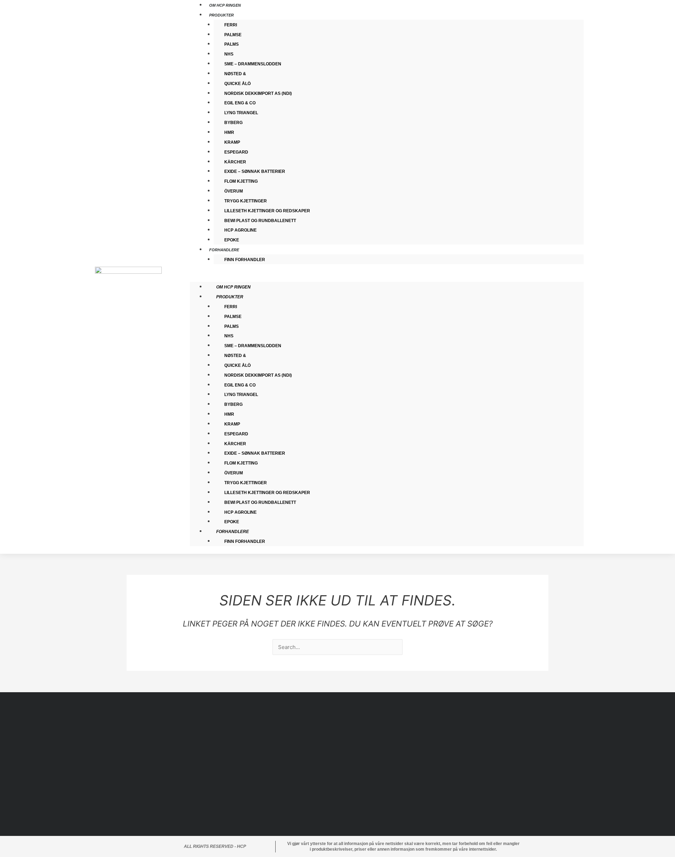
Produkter (221, 15)
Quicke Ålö (237, 83)
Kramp (232, 142)
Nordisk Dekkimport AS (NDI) (258, 93)
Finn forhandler (244, 259)
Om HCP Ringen (233, 287)
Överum (233, 191)
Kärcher (235, 162)
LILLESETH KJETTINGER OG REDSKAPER (267, 210)
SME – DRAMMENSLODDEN (252, 63)
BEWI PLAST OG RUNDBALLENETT (260, 220)
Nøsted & (235, 73)
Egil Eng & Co (240, 102)
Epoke (231, 521)
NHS (228, 54)
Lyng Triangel (241, 112)
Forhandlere (224, 250)
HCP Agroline (240, 230)
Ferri (230, 24)
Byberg (233, 122)
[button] (387, 277)
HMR (229, 132)
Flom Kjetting (241, 181)
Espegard (236, 152)
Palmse (233, 34)
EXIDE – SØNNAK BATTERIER (254, 171)
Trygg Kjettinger (245, 201)
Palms (231, 44)
